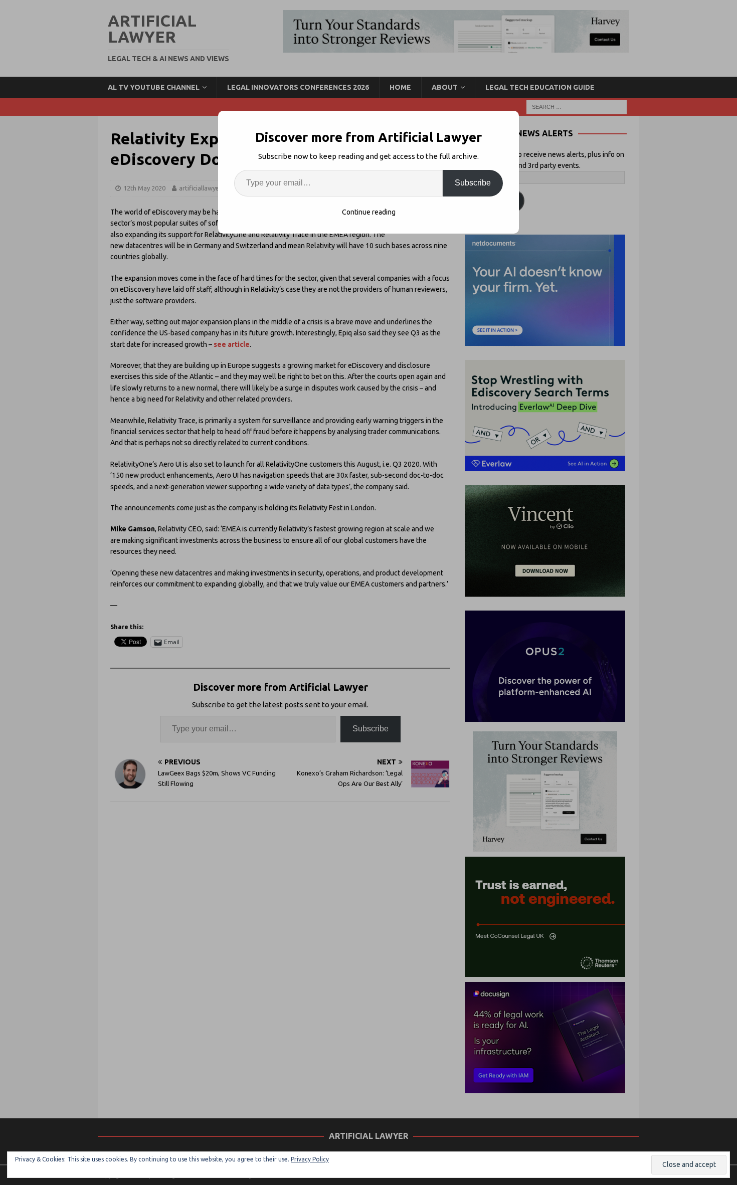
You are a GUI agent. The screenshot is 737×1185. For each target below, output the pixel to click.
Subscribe (473, 182)
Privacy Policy (310, 1159)
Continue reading (369, 212)
